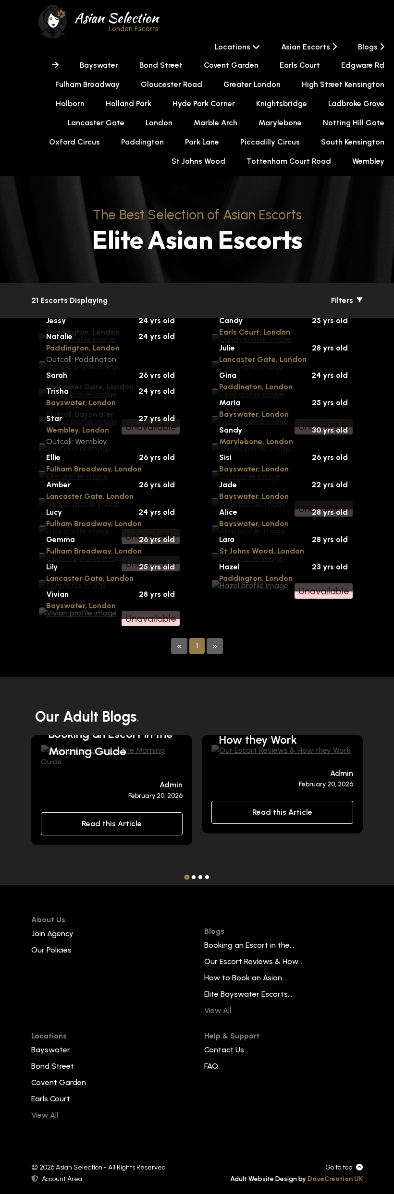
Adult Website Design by (296, 1179)
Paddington (142, 141)
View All (217, 1010)
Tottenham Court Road (288, 161)
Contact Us (224, 1049)
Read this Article (112, 823)
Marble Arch (215, 122)
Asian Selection (116, 20)
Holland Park (128, 103)
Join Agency (52, 933)
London (159, 122)
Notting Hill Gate (353, 122)
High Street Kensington (343, 84)
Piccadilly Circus (270, 141)
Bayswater (99, 65)
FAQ (211, 1066)
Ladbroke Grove (356, 103)
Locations (233, 46)
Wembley (368, 161)
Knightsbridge (281, 103)
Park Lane (202, 141)
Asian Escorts (306, 46)
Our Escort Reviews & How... (253, 961)
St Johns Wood (198, 161)
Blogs (369, 46)
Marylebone (280, 122)
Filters (343, 300)
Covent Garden (231, 65)
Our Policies (51, 949)
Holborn (70, 103)
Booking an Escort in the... (249, 945)
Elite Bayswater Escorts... (248, 994)
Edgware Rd (362, 65)
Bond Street (161, 65)
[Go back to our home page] (52, 20)
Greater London (252, 84)
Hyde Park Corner (203, 103)
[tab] (186, 877)
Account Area (62, 1179)
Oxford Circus (74, 141)
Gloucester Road (171, 84)
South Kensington (352, 141)
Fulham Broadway (87, 84)
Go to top (338, 1167)
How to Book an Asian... (245, 977)
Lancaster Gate (96, 122)
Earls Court (300, 65)
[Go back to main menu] (55, 65)
